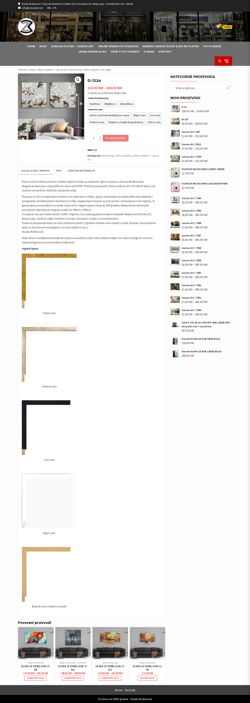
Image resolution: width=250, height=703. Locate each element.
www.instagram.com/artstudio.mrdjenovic (48, 242)
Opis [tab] (58, 170)
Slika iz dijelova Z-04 (72, 668)
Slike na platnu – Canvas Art (72, 46)
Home (31, 46)
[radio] (95, 104)
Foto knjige (212, 46)
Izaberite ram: (95, 109)
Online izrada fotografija (118, 46)
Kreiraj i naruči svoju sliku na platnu (171, 46)
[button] (78, 79)
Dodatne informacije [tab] (81, 170)
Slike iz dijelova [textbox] (200, 88)
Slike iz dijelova (92, 69)
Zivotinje (81, 662)
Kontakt (164, 51)
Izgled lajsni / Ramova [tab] (35, 170)
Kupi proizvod (117, 138)
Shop (43, 46)
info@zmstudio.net (32, 8)
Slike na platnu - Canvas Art (52, 69)
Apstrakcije (75, 69)
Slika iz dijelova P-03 (35, 668)
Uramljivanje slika (92, 51)
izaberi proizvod (35, 678)
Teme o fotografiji (125, 51)
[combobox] (201, 86)
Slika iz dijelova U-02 (110, 668)
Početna (22, 69)
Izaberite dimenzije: (98, 98)
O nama (149, 51)
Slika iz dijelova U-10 (147, 668)
